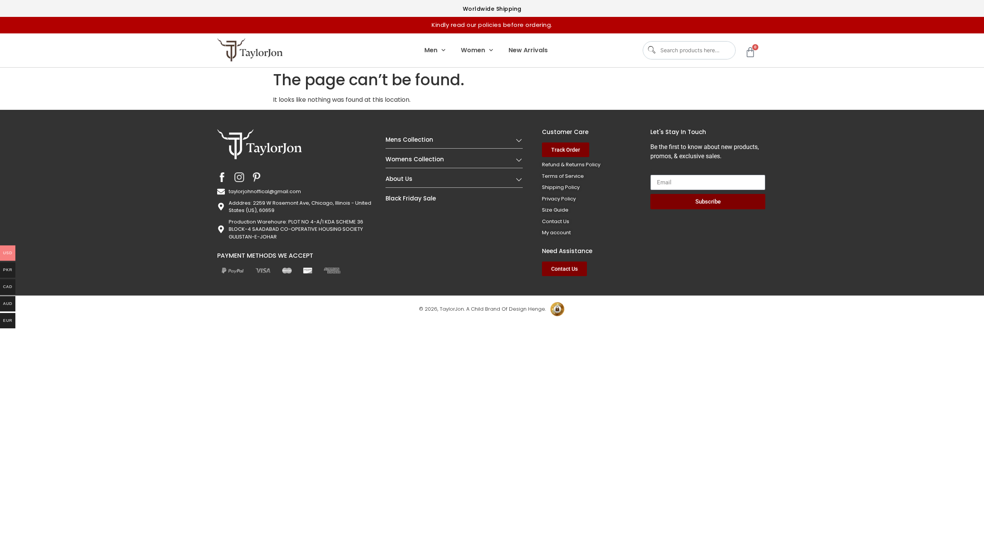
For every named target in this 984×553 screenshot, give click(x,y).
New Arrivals (528, 50)
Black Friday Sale (411, 198)
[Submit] (651, 50)
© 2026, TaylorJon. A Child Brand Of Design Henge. (482, 309)
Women (473, 50)
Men (430, 50)
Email (658, 172)
